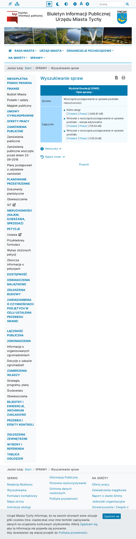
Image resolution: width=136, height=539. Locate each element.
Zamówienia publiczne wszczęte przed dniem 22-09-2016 (20, 153)
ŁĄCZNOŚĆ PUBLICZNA (15, 333)
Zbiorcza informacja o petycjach (15, 264)
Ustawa (21, 234)
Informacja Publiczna (64, 477)
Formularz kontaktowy (22, 496)
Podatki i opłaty (17, 100)
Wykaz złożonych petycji (19, 252)
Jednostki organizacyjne (108, 501)
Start (28, 68)
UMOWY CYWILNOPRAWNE (20, 113)
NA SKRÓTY (16, 58)
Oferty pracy (100, 484)
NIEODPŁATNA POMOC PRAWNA (19, 81)
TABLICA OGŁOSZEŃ (15, 456)
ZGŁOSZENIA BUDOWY (16, 292)
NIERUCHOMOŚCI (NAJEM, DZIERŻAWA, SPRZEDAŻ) (19, 217)
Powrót (84, 164)
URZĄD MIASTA (50, 50)
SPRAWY (36, 58)
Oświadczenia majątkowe (109, 490)
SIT (21, 205)
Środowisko (15, 390)
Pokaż (83, 113)
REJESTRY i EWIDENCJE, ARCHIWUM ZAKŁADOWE (16, 408)
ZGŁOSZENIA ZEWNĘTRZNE (17, 436)
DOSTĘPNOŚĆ (17, 274)
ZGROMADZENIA (19, 341)
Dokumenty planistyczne (15, 191)
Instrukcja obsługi (19, 507)
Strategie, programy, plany (18, 383)
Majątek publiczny (19, 105)
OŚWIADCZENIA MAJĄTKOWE (18, 282)
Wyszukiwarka (16, 490)
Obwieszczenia (17, 199)
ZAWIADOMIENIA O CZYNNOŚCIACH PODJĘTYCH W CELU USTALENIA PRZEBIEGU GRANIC (20, 310)
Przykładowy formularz (15, 242)
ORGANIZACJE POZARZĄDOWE (89, 50)
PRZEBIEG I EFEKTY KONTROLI (20, 422)
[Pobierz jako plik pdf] (116, 78)
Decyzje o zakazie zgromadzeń (19, 363)
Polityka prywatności (64, 498)
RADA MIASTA (25, 50)
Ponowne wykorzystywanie (68, 483)
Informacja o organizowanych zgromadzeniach (18, 351)
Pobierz (72, 113)
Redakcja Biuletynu (19, 484)
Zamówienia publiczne (15, 139)
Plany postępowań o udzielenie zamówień (19, 169)
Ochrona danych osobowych (61, 491)
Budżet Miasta (16, 94)
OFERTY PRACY (18, 121)
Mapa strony (15, 501)
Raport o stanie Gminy (107, 496)
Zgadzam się (111, 516)
